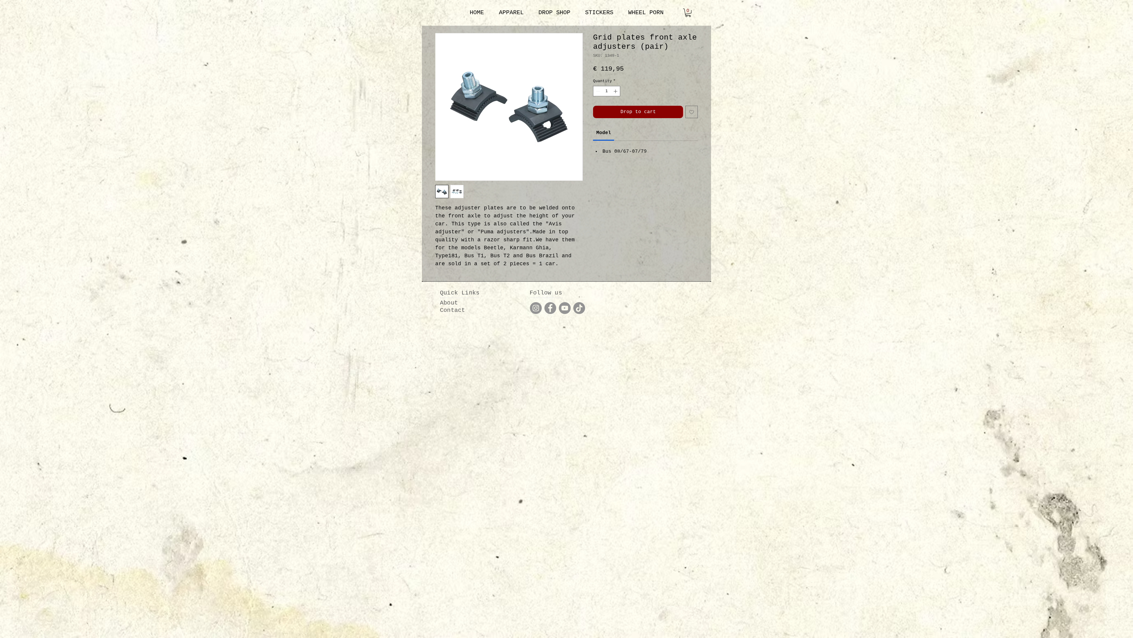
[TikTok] (579, 308)
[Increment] (616, 91)
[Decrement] (597, 91)
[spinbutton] (607, 91)
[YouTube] (565, 308)
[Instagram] (536, 308)
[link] (688, 13)
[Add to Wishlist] (691, 112)
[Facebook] (550, 308)
